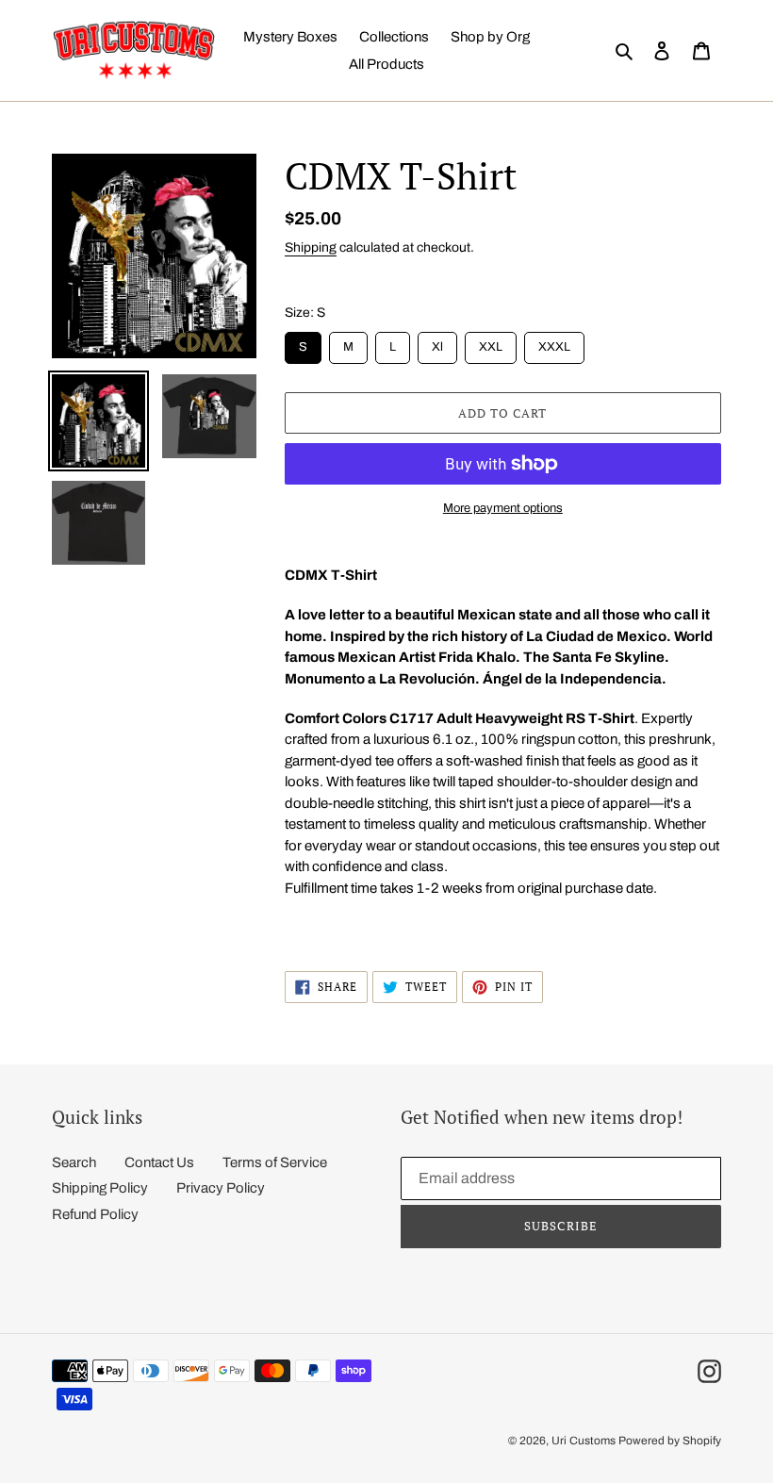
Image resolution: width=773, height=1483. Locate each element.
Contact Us (159, 1162)
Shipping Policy (100, 1187)
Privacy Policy (220, 1187)
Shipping (311, 247)
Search (74, 1162)
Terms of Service (274, 1162)
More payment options (503, 508)
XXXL (554, 343)
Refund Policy (95, 1214)
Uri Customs (583, 1440)
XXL (490, 343)
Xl (437, 343)
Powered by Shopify (669, 1440)
